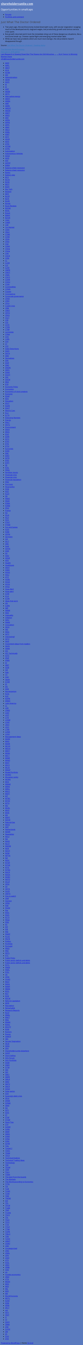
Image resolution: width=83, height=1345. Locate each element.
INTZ (7, 639)
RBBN (7, 989)
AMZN (7, 110)
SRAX (7, 1105)
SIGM (7, 1063)
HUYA (7, 584)
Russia (7, 1034)
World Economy (18, 49)
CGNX (7, 246)
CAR (6, 225)
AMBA (7, 101)
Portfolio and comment (14, 17)
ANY (7, 118)
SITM (7, 1067)
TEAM (7, 1153)
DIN (6, 360)
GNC (7, 544)
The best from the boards (15, 1177)
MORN (8, 779)
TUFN (7, 1232)
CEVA (7, 239)
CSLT (7, 318)
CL (6, 260)
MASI (7, 741)
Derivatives (9, 358)
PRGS (7, 948)
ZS (6, 1334)
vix (6, 1272)
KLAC (7, 694)
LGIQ (7, 713)
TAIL (7, 1146)
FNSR (7, 501)
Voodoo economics (13, 1274)
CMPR (7, 270)
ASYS (7, 141)
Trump (8, 1212)
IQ (6, 663)
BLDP (7, 196)
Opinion (8, 901)
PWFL (7, 970)
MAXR (7, 744)
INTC (7, 634)
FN (6, 496)
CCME (7, 234)
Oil (6, 886)
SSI (6, 1108)
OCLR (7, 882)
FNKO (7, 498)
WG (6, 1289)
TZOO (7, 1239)
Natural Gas (10, 822)
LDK (7, 708)
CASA (7, 229)
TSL (6, 1217)
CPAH (7, 299)
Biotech (8, 191)
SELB (7, 1044)
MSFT (7, 794)
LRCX (7, 725)
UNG (7, 1251)
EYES (7, 460)
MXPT (7, 817)
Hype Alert (9, 589)
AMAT (7, 99)
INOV (7, 627)
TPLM (7, 1205)
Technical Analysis (12, 1158)
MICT (7, 756)
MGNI (7, 753)
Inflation (8, 617)
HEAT (7, 567)
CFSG (7, 241)
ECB (6, 384)
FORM (7, 506)
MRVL (7, 789)
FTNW (7, 525)
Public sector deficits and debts (17, 960)
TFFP (7, 1170)
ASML (7, 132)
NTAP (7, 863)
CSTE (7, 325)
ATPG (7, 149)
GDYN (7, 534)
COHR (7, 279)
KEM (7, 689)
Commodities (10, 287)
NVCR (7, 872)
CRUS (7, 315)
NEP (7, 827)
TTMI (7, 1229)
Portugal (8, 946)
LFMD (7, 710)
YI (6, 1317)
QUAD (7, 979)
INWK (7, 648)
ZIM (6, 1327)
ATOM (7, 146)
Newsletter (9, 834)
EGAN (7, 406)
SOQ (7, 1093)
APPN (7, 122)
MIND (7, 760)
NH (6, 839)
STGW (7, 1120)
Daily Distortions (12, 349)
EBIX (7, 382)
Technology (10, 1163)
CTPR (7, 327)
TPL (6, 1203)
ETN (7, 444)
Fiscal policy (10, 487)
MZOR (7, 820)
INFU (7, 620)
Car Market (9, 227)
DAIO (7, 351)
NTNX (7, 870)
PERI (7, 922)
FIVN (7, 489)
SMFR (7, 1077)
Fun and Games (11, 527)
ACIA (7, 70)
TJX (6, 1186)
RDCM (7, 998)
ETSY (7, 446)
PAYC (7, 913)
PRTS (7, 953)
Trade (7, 1208)
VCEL (7, 1262)
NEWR (7, 832)
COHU (7, 282)
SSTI (7, 1110)
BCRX (7, 182)
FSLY (7, 517)
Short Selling (10, 1055)
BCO (7, 177)
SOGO (7, 1089)
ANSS (7, 115)
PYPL (7, 972)
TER (6, 1165)
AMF (7, 103)
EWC (7, 453)
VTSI (7, 1279)
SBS (6, 1039)
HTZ (7, 577)
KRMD (7, 701)
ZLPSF (7, 1329)
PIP (6, 927)
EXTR (7, 458)
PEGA (7, 920)
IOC (6, 651)
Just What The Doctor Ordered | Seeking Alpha (26, 45)
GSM (7, 551)
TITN (7, 1184)
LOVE (7, 722)
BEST (7, 184)
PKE (6, 932)
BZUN (7, 218)
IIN (6, 603)
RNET (7, 1017)
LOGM (7, 720)
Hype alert (9, 591)
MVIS (7, 810)
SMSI (7, 1082)
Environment (10, 427)
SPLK (7, 1098)
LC (6, 706)
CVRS (7, 339)
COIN (7, 284)
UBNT (7, 1241)
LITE (7, 717)
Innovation (9, 625)
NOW (7, 853)
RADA (7, 984)
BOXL (7, 210)
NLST (7, 844)
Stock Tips (9, 1122)
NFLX (7, 836)
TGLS (7, 1172)
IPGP (7, 658)
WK (6, 1293)
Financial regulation (13, 479)
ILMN (7, 606)
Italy (7, 672)
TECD (7, 1155)
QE (6, 974)
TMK (7, 1196)
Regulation (9, 1005)
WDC (7, 1284)
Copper (8, 291)
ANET (7, 113)
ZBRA (7, 1324)
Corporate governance (14, 296)
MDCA (7, 748)
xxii (6, 1310)
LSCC (7, 727)
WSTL (7, 1298)
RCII (6, 994)
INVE (7, 641)
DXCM (7, 379)
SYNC (7, 1141)
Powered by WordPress (10, 1343)
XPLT (7, 1308)
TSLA (7, 1220)
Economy (9, 394)
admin (17, 52)
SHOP (7, 1053)
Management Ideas (13, 736)
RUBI (7, 1029)
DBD (7, 356)
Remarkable (10, 1008)
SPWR (7, 1101)
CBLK (7, 232)
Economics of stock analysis (16, 391)
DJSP (7, 363)
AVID (7, 158)
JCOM (7, 682)
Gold (7, 546)
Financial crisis (11, 475)
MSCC (7, 791)
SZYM (7, 1143)
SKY (6, 1072)
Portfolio (8, 944)
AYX (6, 160)
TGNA (7, 1174)
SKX (6, 1070)
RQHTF (8, 1027)
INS (6, 629)
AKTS (7, 94)
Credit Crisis (10, 306)
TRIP (7, 1210)
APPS (7, 125)
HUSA (7, 582)
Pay (6, 910)
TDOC (7, 1151)
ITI (6, 675)
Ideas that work (11, 601)
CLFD (7, 268)
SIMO (7, 1065)
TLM (7, 1189)
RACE (7, 982)
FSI (6, 513)
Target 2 (8, 1148)
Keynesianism (10, 691)
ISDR (7, 667)
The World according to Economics (19, 1182)
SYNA (7, 1139)
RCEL (7, 991)
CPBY (7, 301)
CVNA (7, 334)
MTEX (7, 801)
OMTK (7, 894)
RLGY (7, 1013)
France (8, 510)
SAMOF (8, 1036)
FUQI (7, 529)
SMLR (7, 1079)
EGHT (7, 408)
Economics (9, 389)
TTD (7, 1224)
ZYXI (7, 1339)
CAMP (7, 222)
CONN (7, 289)
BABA (7, 165)
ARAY (7, 127)
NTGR (7, 865)
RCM (7, 996)
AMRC (7, 106)
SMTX (7, 1084)
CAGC (7, 220)
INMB (7, 622)
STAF (7, 1117)
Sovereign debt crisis (13, 1096)
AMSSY (8, 108)
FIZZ (7, 491)
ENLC (7, 422)
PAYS (7, 915)
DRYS (7, 370)
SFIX (7, 1048)
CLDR (7, 263)
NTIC (7, 867)
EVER (7, 451)
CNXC (7, 275)
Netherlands (10, 829)
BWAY (7, 215)
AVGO (7, 156)
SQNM (7, 1103)
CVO (7, 337)
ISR (6, 670)
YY (6, 1320)
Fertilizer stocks (11, 472)
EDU (7, 398)
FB (6, 465)
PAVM (7, 908)
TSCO (7, 1215)
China (7, 249)
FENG (7, 470)
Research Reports (12, 1010)
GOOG (7, 548)
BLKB (7, 201)
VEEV (7, 1265)
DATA (7, 353)
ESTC (7, 439)
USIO (7, 1258)
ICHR (7, 594)
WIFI (7, 1291)
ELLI (7, 413)
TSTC (7, 1222)
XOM (7, 1303)
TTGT (7, 1227)
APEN (7, 120)
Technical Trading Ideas (15, 1160)
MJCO (7, 765)
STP (6, 1124)
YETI (7, 1312)
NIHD (7, 841)
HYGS (7, 587)
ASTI (7, 137)
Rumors (8, 1032)
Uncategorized (11, 1248)
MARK (7, 739)
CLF (6, 265)
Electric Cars (10, 410)
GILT (7, 541)
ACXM (7, 72)
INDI (7, 613)
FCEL (7, 468)
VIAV (7, 1270)
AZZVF (7, 163)
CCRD (7, 237)
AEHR (7, 80)
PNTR (7, 939)
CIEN (7, 258)
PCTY (7, 917)
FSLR (7, 515)
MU (6, 805)
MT (6, 796)
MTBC (7, 798)
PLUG (7, 936)
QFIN (7, 977)
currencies (9, 332)
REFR (7, 1003)
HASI (7, 556)
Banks (7, 172)
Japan (7, 679)
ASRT (7, 134)
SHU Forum (9, 1058)
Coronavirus (10, 294)
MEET (7, 751)
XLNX (7, 1301)
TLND (7, 1191)
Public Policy (10, 958)
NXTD (7, 879)
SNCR (7, 1086)
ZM (6, 1332)
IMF (6, 608)
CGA (7, 244)
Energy (8, 420)
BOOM (8, 208)
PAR (6, 905)
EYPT (7, 463)
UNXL (7, 1253)
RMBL (7, 1015)
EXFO (7, 456)
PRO (7, 951)
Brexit (7, 213)
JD (6, 684)
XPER (7, 1305)
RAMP (7, 986)
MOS (7, 782)
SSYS (7, 1113)
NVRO (7, 877)
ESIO (7, 434)
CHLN (7, 256)
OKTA (7, 889)
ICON (7, 598)
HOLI (7, 575)
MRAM (8, 784)
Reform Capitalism (12, 1001)
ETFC (7, 441)
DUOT (7, 375)
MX (6, 815)
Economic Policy (11, 387)
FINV (7, 482)
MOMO (8, 775)
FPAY (7, 508)
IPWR (7, 660)
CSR (6, 320)
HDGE (7, 558)
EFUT (7, 403)
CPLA (7, 303)
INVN (7, 646)
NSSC (7, 860)
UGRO (7, 1243)
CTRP (7, 329)
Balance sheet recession (15, 168)
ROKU (7, 1024)
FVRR (7, 532)
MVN (7, 813)
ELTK (7, 415)
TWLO (7, 1234)
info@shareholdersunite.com (12, 59)
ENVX (7, 429)
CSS (6, 322)
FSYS (7, 520)
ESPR (7, 437)
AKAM (7, 91)
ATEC (7, 144)
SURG (7, 1129)
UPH (7, 1255)
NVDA (7, 875)
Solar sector (10, 1091)
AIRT (7, 89)
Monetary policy (11, 777)
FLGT (7, 494)
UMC (7, 1246)
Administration (11, 77)
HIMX (7, 570)
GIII (6, 539)
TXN (7, 1236)
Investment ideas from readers (17, 644)
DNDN (8, 368)
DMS (7, 365)
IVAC (7, 677)
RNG (7, 1020)
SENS (7, 1046)
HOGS (7, 572)
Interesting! (10, 636)
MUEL (7, 808)
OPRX (7, 903)
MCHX (7, 746)
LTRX (7, 729)
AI (6, 84)
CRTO (7, 313)
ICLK (7, 596)
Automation (10, 151)
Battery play (10, 175)
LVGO (7, 734)
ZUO (7, 1336)
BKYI (7, 194)
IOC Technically (11, 653)
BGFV (7, 187)
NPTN (7, 855)
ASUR (7, 139)
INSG (7, 632)
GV (6, 553)
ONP (7, 898)
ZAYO (7, 1322)
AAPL (7, 65)
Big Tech (8, 189)
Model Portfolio (11, 772)
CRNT (7, 310)
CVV (6, 341)
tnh (6, 1201)
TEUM (7, 1167)
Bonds (7, 203)
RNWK (7, 1022)
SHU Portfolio (10, 1060)
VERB (7, 1267)
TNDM (8, 1198)
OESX (7, 884)
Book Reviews (10, 206)
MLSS (7, 767)
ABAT (7, 68)
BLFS (7, 199)
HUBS (7, 579)
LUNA (7, 732)
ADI (6, 75)
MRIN (7, 786)
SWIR (7, 1132)
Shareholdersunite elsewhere (17, 1051)
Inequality (9, 615)
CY (6, 344)
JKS (6, 686)
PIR (6, 929)
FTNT (7, 522)
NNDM (8, 846)
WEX (7, 1286)
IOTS (7, 656)
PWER (7, 967)
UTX (7, 1260)
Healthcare (9, 565)
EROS (7, 432)
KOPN (7, 698)
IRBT (7, 665)
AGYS (7, 82)
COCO (7, 277)
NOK (7, 848)
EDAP (7, 396)
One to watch (10, 896)
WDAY (7, 1282)
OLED (7, 891)
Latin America (10, 703)
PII (6, 924)
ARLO (7, 130)
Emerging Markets (12, 418)
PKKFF (7, 934)
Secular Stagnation (13, 1041)
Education (9, 401)
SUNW (7, 1127)
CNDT (7, 272)
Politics (8, 941)
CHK (7, 253)
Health (8, 563)
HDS (7, 560)
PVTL (7, 965)
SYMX (7, 1136)
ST (6, 1115)
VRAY (7, 1277)
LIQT (7, 715)
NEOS (7, 825)
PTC (7, 955)
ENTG (7, 425)
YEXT (7, 1315)
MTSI (7, 803)
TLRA (7, 1193)
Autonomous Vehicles (14, 153)
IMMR (7, 610)
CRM (7, 308)
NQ (6, 858)
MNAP (7, 770)
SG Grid (30, 1343)
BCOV (7, 180)
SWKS (7, 1134)
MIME (7, 758)
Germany (9, 537)
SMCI (7, 1074)
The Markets (6, 49)
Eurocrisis (9, 448)
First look (9, 484)
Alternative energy (12, 96)
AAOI (7, 63)
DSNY (7, 372)
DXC (7, 377)
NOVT (7, 851)
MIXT (7, 763)
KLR (6, 696)
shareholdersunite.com (17, 3)
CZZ (6, 346)
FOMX (7, 503)
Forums (8, 14)
